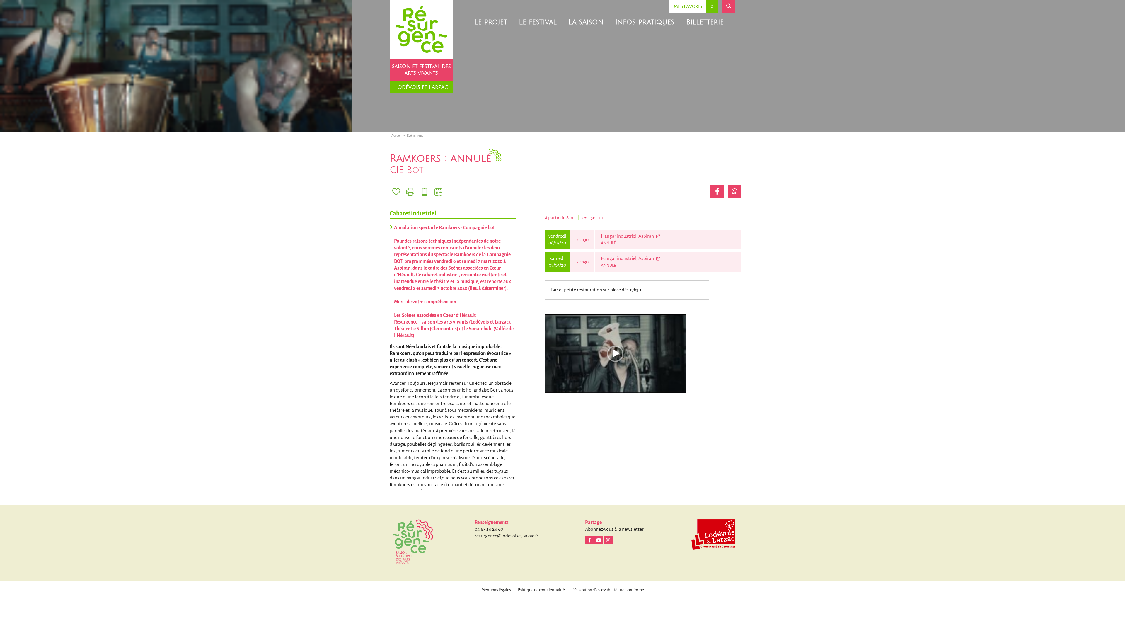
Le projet (490, 22)
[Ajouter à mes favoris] (396, 191)
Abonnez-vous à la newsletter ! (615, 529)
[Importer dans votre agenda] (438, 191)
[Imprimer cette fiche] (410, 191)
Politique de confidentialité (541, 590)
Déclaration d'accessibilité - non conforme (608, 590)
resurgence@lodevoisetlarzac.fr (506, 536)
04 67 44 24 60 (489, 529)
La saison (586, 22)
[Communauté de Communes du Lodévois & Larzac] (713, 534)
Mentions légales (496, 590)
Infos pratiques (644, 22)
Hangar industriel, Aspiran (628, 236)
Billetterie (705, 22)
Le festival (538, 22)
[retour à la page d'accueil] (421, 29)
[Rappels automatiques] (424, 191)
